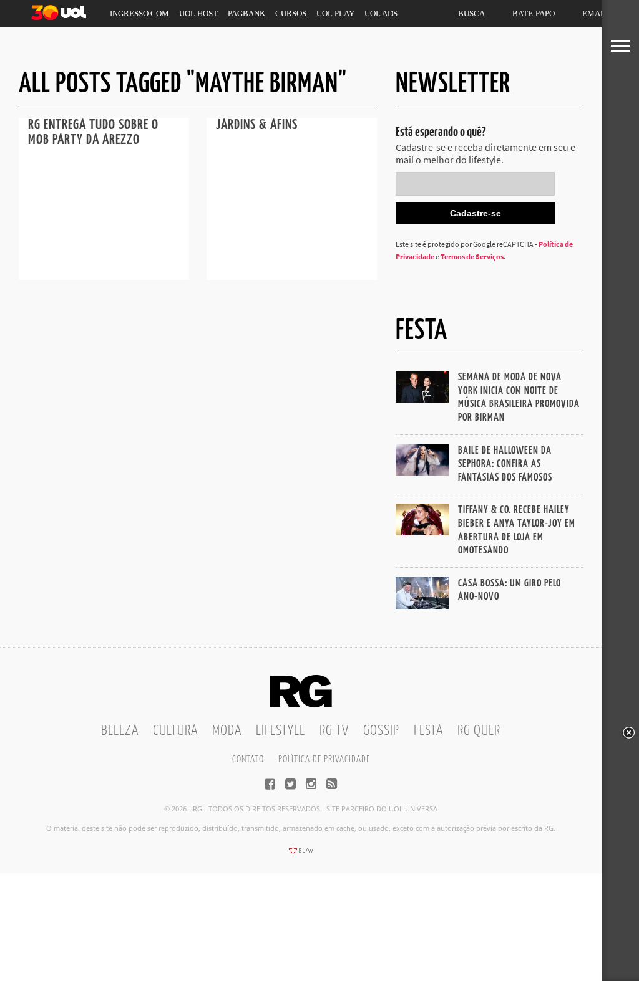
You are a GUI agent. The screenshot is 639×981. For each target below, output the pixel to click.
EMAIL (595, 13)
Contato (248, 759)
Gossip (381, 731)
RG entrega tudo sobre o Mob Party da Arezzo (93, 132)
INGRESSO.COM (139, 13)
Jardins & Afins (257, 125)
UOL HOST (198, 13)
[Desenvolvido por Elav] (300, 854)
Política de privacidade (324, 759)
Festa (428, 731)
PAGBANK (246, 13)
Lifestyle (280, 731)
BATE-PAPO (533, 13)
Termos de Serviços (472, 256)
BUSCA (471, 13)
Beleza (120, 731)
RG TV (334, 731)
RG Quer (478, 731)
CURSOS (290, 13)
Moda (226, 731)
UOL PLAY (335, 13)
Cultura (175, 731)
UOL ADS (381, 13)
